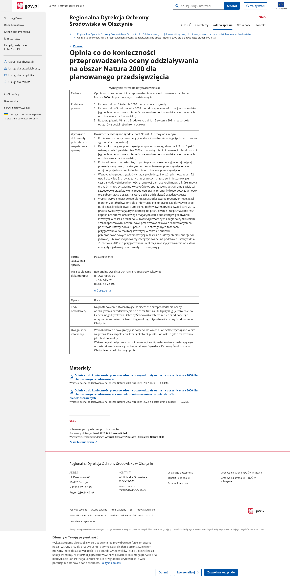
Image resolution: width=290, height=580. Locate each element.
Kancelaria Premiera (17, 32)
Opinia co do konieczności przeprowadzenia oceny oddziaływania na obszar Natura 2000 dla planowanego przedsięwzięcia (133, 379)
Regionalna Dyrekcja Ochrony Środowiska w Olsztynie (109, 20)
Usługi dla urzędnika (21, 75)
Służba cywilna (99, 509)
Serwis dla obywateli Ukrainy (22, 116)
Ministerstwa (12, 38)
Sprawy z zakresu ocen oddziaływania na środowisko (221, 34)
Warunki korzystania (80, 515)
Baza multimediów (177, 483)
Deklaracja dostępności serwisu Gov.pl (131, 515)
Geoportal (100, 515)
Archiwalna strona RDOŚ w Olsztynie (241, 472)
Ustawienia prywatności (82, 521)
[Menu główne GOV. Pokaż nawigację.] (6, 6)
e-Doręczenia (102, 290)
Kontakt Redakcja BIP (179, 477)
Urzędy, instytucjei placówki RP (15, 47)
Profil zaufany (11, 94)
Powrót (78, 46)
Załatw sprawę (222, 25)
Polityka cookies (78, 509)
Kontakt (260, 25)
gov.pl (260, 515)
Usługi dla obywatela (21, 62)
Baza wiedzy (11, 101)
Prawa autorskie (146, 509)
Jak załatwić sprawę (175, 34)
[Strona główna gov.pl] (70, 34)
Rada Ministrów (14, 25)
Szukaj (232, 6)
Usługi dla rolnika (19, 82)
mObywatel (257, 6)
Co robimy (201, 25)
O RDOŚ (186, 25)
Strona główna (17, 18)
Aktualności (244, 25)
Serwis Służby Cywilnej (17, 107)
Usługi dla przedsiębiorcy (24, 68)
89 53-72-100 (126, 481)
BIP (131, 509)
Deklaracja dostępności (180, 472)
